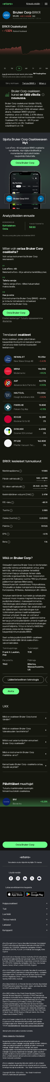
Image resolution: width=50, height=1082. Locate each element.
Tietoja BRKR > (29, 83)
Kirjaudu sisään (33, 4)
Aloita (11, 691)
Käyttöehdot (20, 1036)
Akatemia (7, 321)
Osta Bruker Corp (25, 163)
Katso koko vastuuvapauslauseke (32, 1026)
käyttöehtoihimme (14, 1026)
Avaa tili (4, 74)
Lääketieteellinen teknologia (23, 679)
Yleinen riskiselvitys (9, 1036)
